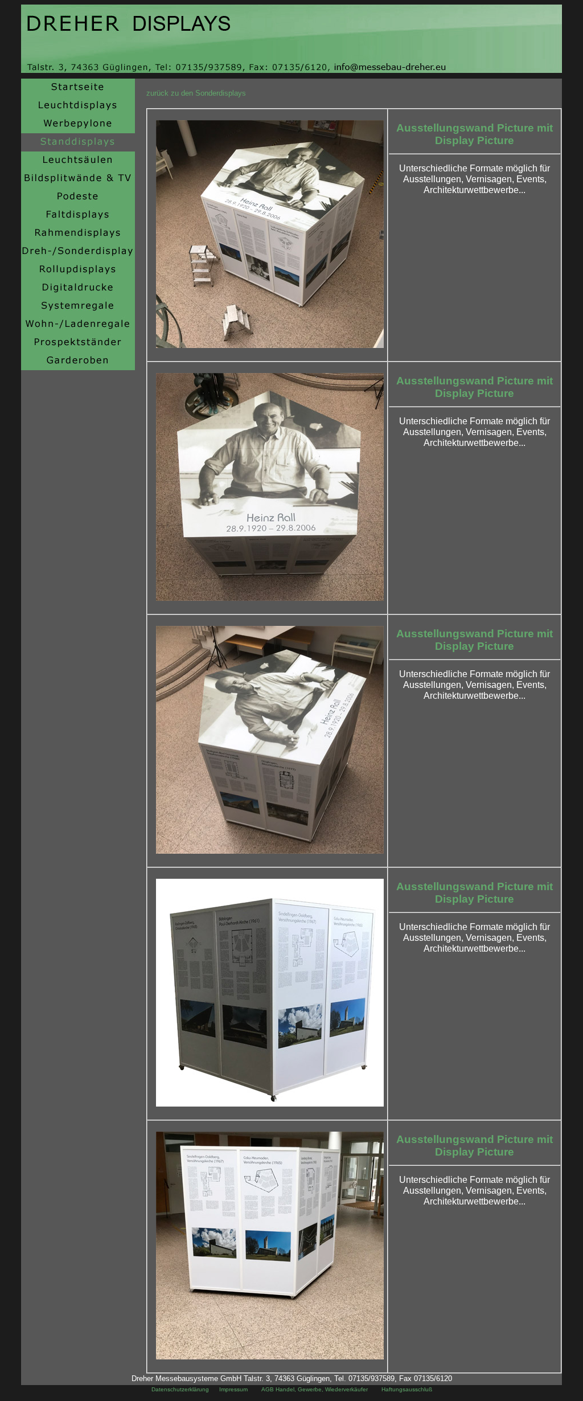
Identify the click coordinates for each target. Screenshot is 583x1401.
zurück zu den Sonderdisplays (196, 93)
